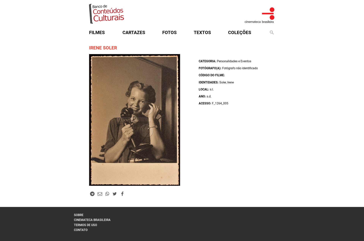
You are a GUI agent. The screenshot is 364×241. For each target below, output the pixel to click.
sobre (78, 215)
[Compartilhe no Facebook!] (122, 193)
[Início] (106, 22)
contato (81, 230)
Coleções (239, 32)
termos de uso (85, 225)
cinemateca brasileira (92, 220)
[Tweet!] (114, 193)
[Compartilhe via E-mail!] (99, 193)
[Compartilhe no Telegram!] (92, 193)
